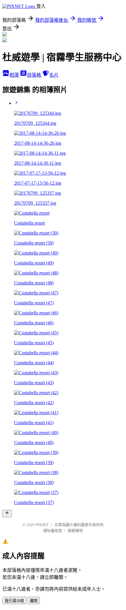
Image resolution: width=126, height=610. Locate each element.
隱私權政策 (52, 530)
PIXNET (42, 525)
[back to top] (7, 513)
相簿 (14, 75)
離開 (34, 601)
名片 (54, 75)
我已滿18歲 (14, 601)
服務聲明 (75, 530)
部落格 (34, 75)
